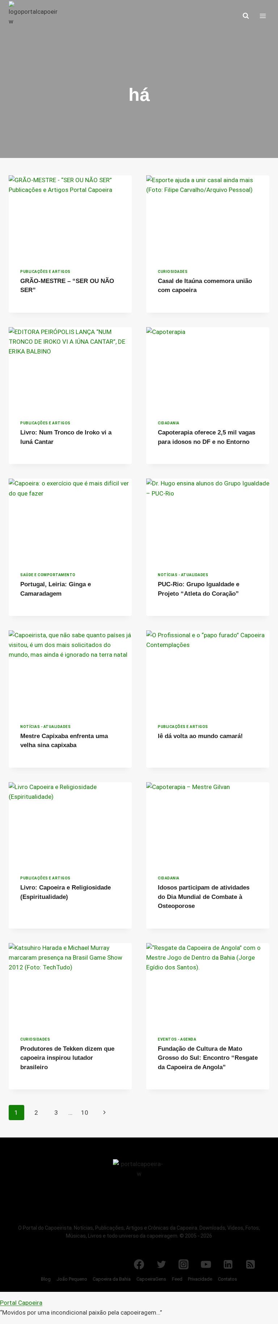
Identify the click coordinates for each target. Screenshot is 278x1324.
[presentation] (70, 216)
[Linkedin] (228, 1264)
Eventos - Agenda (177, 1039)
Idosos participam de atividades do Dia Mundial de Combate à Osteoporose (203, 896)
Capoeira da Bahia (112, 1279)
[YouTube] (206, 1264)
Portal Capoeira (21, 1302)
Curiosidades (173, 272)
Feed (177, 1279)
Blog (46, 1279)
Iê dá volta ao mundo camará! (200, 736)
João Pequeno (71, 1279)
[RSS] (250, 1264)
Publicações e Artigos (45, 272)
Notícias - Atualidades (183, 575)
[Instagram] (183, 1264)
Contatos (227, 1279)
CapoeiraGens (151, 1279)
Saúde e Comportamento (48, 575)
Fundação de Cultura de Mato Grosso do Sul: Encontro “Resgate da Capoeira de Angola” (208, 1058)
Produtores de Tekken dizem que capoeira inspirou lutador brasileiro (67, 1058)
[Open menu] (262, 15)
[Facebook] (139, 1264)
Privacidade (200, 1279)
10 (84, 1112)
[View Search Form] (245, 15)
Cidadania (169, 423)
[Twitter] (161, 1264)
